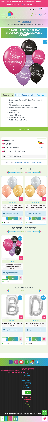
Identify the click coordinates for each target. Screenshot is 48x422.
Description (8, 95)
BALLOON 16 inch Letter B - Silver (12, 325)
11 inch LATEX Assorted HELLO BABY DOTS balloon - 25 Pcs (36, 207)
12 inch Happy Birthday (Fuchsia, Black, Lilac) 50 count (12, 266)
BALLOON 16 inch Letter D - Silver (36, 325)
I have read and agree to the (27, 401)
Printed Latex (26, 22)
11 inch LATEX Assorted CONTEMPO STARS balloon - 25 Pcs (12, 207)
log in (21, 5)
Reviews (40, 95)
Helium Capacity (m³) (24, 95)
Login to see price (24, 129)
